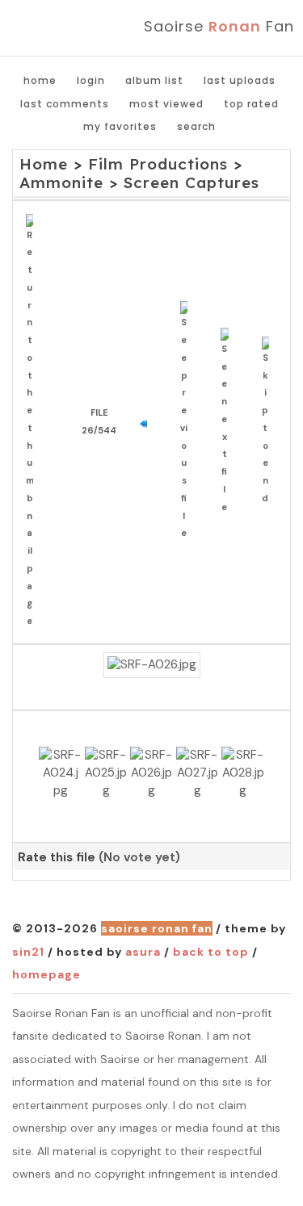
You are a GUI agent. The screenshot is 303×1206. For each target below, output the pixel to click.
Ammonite (61, 182)
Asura (143, 951)
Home (40, 80)
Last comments (64, 104)
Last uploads (240, 80)
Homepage (46, 974)
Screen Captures (191, 182)
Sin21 (28, 951)
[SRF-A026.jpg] (151, 665)
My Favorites (120, 126)
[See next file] (228, 422)
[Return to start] (147, 422)
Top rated (251, 104)
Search (196, 126)
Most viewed (166, 104)
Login (91, 80)
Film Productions (158, 164)
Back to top (211, 951)
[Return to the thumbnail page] (33, 422)
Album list (154, 80)
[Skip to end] (269, 422)
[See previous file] (188, 422)
